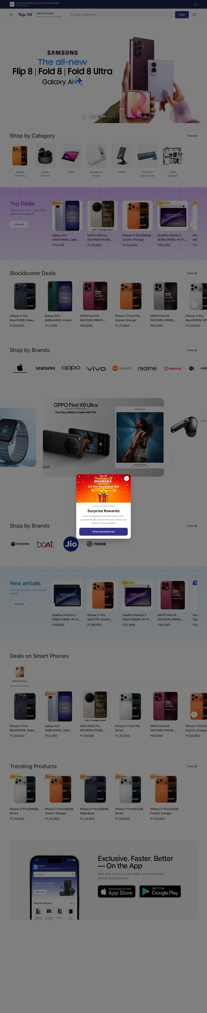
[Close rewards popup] (126, 478)
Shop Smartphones (103, 531)
